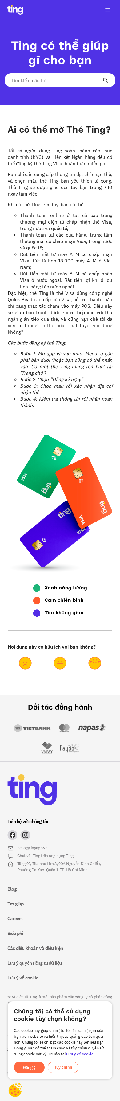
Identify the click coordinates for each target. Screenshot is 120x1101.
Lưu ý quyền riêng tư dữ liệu (34, 962)
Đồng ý (29, 1067)
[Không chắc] (60, 663)
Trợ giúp (15, 903)
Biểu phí (15, 933)
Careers (14, 918)
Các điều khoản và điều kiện (35, 948)
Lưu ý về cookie (80, 1054)
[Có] (95, 663)
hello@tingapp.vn (32, 848)
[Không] (25, 663)
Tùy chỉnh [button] (63, 1067)
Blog (12, 888)
